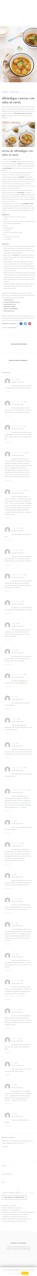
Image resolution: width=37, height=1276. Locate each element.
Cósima (19, 164)
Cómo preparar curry (9, 311)
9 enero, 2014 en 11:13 (17, 1012)
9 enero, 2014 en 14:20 (17, 823)
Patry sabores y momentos (19, 452)
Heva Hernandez (16, 550)
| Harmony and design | (18, 401)
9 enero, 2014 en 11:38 (17, 957)
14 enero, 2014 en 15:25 (17, 404)
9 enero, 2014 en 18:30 (17, 746)
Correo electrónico (7, 1174)
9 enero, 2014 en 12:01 (17, 901)
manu (13, 1085)
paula (13, 1114)
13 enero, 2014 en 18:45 (17, 429)
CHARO (13, 743)
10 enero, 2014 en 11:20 (17, 604)
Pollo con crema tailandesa (11, 309)
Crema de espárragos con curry (12, 302)
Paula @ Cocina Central (18, 574)
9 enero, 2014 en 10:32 (17, 1087)
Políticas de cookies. (15, 1273)
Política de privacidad (27, 1193)
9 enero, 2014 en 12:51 (17, 877)
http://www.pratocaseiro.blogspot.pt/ (16, 996)
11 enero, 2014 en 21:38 (17, 531)
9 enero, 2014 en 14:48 (17, 792)
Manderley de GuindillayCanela (20, 790)
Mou (13, 874)
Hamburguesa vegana (9, 306)
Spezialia (14, 379)
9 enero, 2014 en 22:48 (17, 721)
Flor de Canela (15, 898)
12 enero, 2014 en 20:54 (17, 455)
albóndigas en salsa (28, 203)
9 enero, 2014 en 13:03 (17, 846)
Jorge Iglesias (15, 1009)
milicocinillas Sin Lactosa (18, 490)
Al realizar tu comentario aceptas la (17, 1193)
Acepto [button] (25, 1273)
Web (3, 1182)
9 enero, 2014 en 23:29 (17, 699)
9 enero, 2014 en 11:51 (17, 925)
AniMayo (14, 954)
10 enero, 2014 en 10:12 (17, 626)
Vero (13, 821)
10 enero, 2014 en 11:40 (17, 577)
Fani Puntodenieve (16, 843)
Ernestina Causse (16, 528)
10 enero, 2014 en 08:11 (17, 653)
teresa (13, 1063)
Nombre (4, 1165)
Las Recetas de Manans (18, 768)
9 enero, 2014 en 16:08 (17, 770)
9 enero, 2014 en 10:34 (17, 1065)
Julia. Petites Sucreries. (18, 674)
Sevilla (14, 161)
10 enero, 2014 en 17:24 (17, 553)
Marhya (13, 923)
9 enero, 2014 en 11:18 (17, 983)
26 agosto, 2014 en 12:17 (18, 382)
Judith (13, 697)
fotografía (21, 177)
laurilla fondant (15, 1038)
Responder (8, 391)
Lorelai (13, 650)
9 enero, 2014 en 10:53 (17, 1041)
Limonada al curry (8, 300)
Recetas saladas (15, 92)
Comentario (5, 1146)
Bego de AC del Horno (17, 426)
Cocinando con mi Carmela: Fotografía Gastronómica (18, 11)
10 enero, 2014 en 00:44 (17, 677)
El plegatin (14, 623)
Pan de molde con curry (10, 304)
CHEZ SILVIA (15, 719)
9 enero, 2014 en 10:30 (17, 1116)
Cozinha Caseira (16, 980)
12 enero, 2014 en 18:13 (17, 493)
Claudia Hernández (17, 601)
